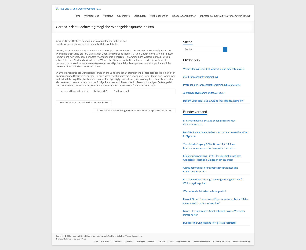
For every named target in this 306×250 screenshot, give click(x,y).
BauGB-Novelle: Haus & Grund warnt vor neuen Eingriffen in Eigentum (215, 134)
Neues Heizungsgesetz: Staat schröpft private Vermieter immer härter (214, 213)
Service (171, 242)
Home (77, 16)
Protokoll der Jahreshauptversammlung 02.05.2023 (211, 85)
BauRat (162, 242)
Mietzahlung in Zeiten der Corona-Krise (84, 102)
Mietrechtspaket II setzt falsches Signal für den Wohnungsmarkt (209, 122)
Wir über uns (91, 16)
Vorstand (108, 16)
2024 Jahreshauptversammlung (200, 77)
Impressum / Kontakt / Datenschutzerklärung (225, 16)
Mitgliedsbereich (159, 16)
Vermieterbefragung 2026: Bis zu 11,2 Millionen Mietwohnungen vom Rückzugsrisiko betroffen (209, 146)
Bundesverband (121, 91)
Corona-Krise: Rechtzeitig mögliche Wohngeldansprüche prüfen (134, 110)
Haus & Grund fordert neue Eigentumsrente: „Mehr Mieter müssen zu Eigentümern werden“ (215, 201)
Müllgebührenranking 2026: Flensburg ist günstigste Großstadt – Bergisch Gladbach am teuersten (212, 158)
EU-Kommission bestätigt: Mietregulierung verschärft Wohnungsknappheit (213, 181)
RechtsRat (152, 242)
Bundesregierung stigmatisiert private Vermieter (209, 223)
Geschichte (123, 16)
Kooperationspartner (184, 16)
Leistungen (140, 16)
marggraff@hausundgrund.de (74, 91)
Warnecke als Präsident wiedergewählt (205, 191)
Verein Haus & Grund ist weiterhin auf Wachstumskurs (213, 69)
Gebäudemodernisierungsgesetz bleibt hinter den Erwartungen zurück (210, 170)
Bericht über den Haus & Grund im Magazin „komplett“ (213, 101)
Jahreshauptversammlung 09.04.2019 (204, 93)
